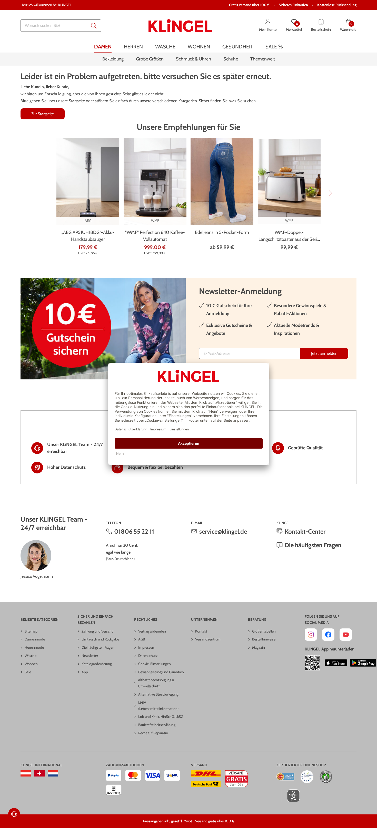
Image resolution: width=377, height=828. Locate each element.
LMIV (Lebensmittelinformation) (158, 705)
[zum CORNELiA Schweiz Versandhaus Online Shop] (39, 773)
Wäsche (30, 655)
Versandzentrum (207, 639)
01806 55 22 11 (134, 531)
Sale (28, 672)
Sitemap (31, 631)
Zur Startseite (42, 113)
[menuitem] (103, 47)
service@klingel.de (223, 531)
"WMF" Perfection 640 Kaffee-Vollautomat (155, 236)
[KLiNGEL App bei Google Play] (363, 663)
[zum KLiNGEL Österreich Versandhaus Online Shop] (26, 773)
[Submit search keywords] (94, 25)
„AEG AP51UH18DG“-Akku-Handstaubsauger (88, 236)
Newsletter (90, 655)
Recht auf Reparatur (153, 733)
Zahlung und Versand (98, 631)
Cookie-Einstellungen (154, 663)
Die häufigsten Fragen (313, 545)
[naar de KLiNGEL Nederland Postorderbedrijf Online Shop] (53, 773)
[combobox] (61, 25)
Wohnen (31, 663)
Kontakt (201, 631)
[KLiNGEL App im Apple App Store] (336, 662)
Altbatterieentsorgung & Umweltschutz (156, 683)
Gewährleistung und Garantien (161, 672)
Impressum (146, 647)
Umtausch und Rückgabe (100, 639)
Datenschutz (148, 655)
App (85, 672)
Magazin (258, 647)
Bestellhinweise (263, 639)
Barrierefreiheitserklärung (156, 724)
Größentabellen (264, 631)
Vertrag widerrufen (152, 631)
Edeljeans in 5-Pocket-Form (222, 232)
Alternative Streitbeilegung (158, 694)
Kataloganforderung (97, 663)
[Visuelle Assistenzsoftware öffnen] (291, 795)
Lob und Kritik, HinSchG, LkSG (160, 716)
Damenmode (35, 639)
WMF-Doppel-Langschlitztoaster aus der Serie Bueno (289, 236)
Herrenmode (34, 647)
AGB (141, 639)
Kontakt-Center (305, 531)
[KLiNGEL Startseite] (180, 25)
